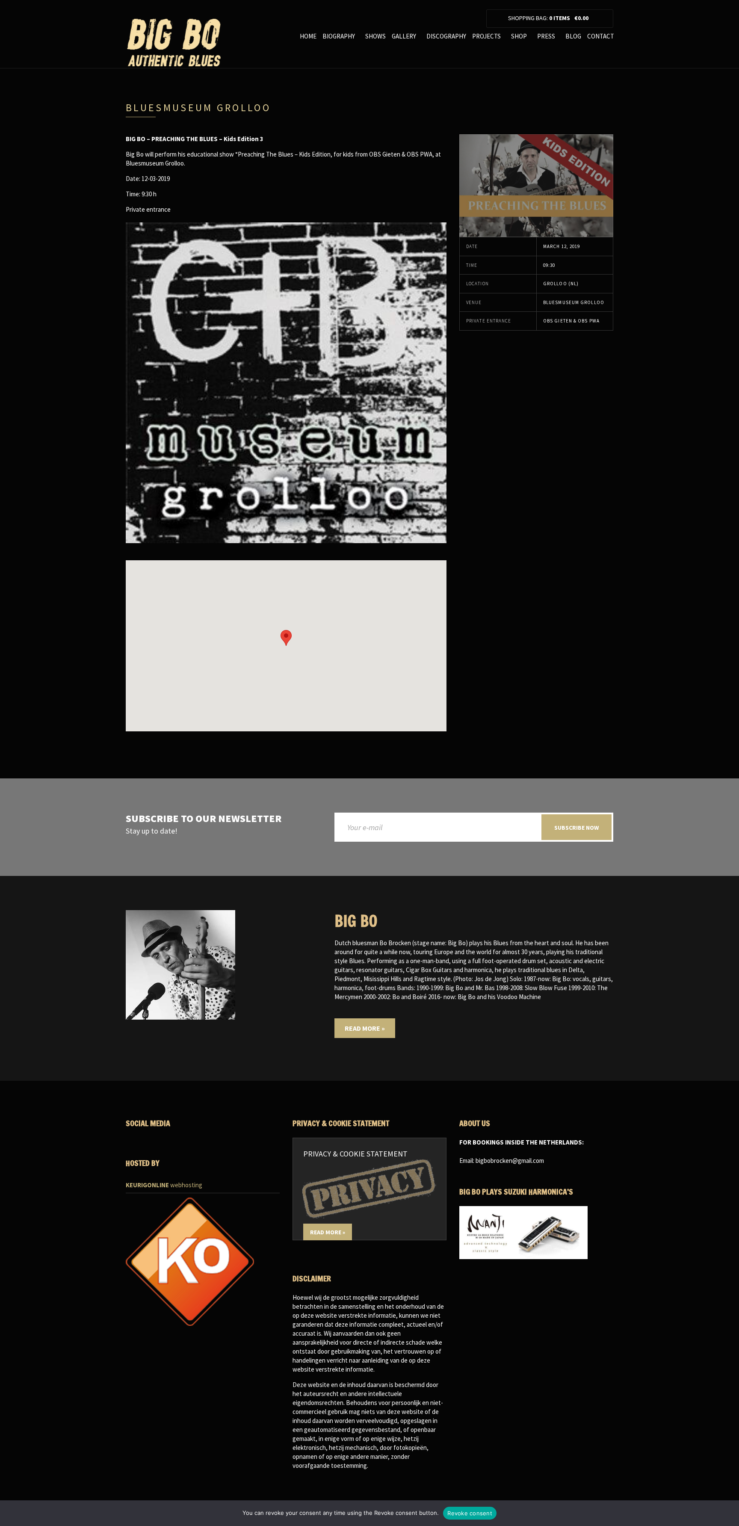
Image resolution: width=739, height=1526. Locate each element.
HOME (308, 36)
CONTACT (600, 36)
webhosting (164, 1185)
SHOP (519, 36)
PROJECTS (486, 36)
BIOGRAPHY (338, 36)
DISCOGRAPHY (446, 36)
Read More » (365, 1028)
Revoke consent (469, 1513)
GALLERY (404, 36)
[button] (286, 638)
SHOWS (375, 36)
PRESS (546, 36)
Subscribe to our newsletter (203, 819)
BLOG (573, 36)
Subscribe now (576, 827)
